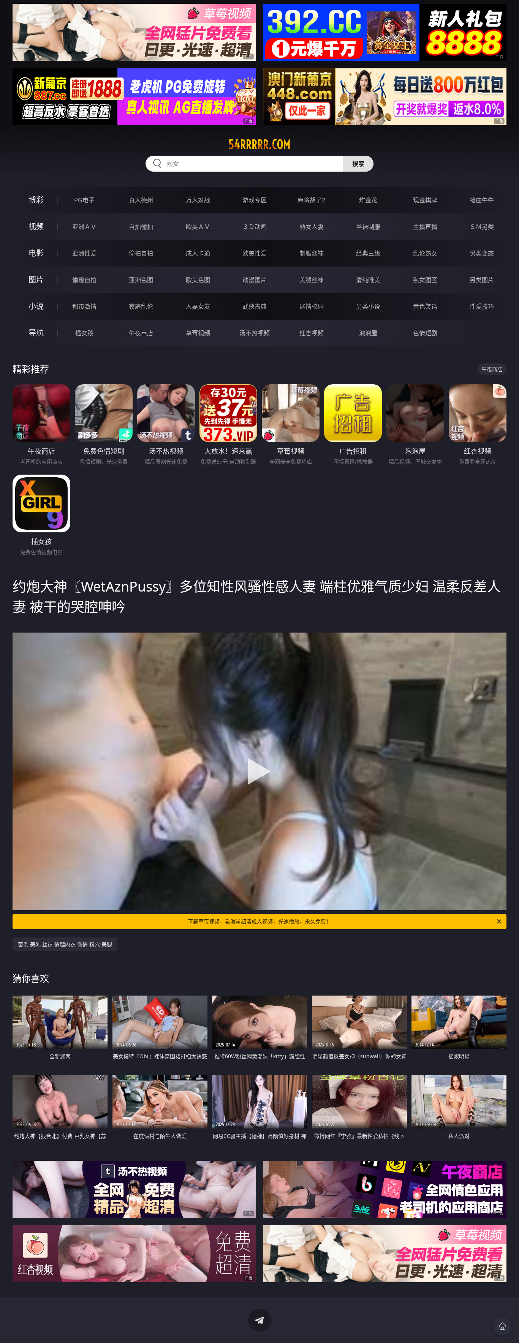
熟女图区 (425, 280)
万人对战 (198, 200)
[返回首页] (502, 1326)
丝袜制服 (368, 227)
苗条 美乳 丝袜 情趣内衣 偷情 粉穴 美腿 (65, 944)
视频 (36, 226)
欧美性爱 (254, 253)
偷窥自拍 (84, 280)
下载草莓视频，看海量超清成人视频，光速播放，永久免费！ (259, 921)
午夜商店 (141, 333)
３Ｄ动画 (254, 227)
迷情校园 (311, 306)
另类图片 (482, 280)
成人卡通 (198, 253)
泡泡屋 (368, 333)
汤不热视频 (254, 333)
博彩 (36, 200)
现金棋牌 (425, 200)
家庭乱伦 (141, 306)
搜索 (358, 163)
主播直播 (425, 227)
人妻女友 (198, 306)
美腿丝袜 (311, 280)
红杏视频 (311, 333)
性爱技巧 (482, 306)
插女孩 (84, 333)
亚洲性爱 (84, 253)
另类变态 (482, 253)
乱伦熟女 (425, 253)
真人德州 (141, 200)
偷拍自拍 (141, 253)
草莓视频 (198, 333)
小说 (36, 306)
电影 (36, 253)
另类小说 (368, 306)
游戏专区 (254, 200)
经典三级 (368, 253)
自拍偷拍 (141, 227)
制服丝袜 (311, 253)
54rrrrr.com (259, 144)
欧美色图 (198, 280)
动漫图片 (254, 280)
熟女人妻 (311, 227)
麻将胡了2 (311, 200)
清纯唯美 (368, 280)
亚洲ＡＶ (84, 227)
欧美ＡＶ (198, 227)
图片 (36, 280)
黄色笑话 (425, 306)
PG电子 (84, 200)
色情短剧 (425, 333)
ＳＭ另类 (482, 227)
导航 (36, 333)
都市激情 (84, 306)
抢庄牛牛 (482, 200)
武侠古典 (254, 306)
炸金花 (368, 200)
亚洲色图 (141, 280)
